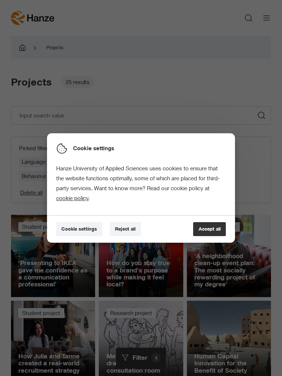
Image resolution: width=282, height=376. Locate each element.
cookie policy (72, 198)
